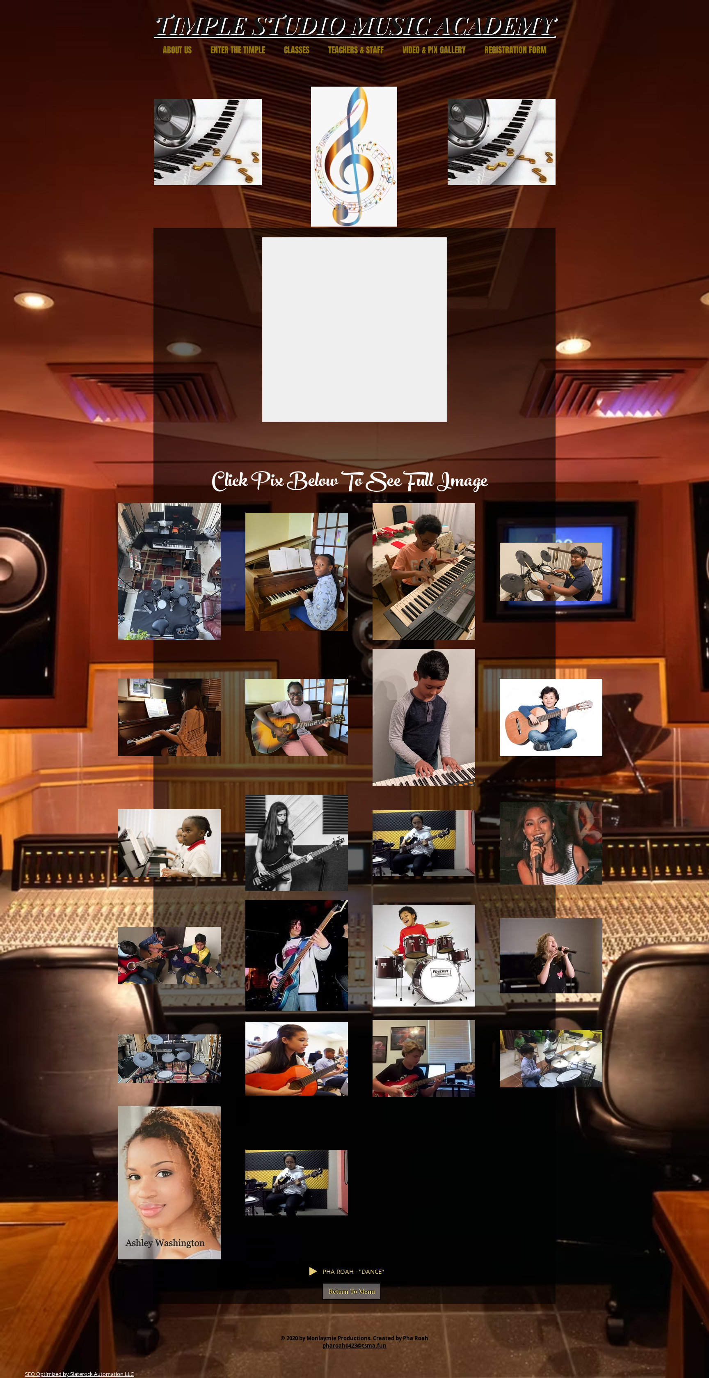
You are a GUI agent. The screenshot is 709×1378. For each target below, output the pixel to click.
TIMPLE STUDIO (251, 24)
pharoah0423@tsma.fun (354, 1345)
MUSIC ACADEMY (452, 24)
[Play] (313, 1271)
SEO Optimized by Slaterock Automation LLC (79, 1374)
